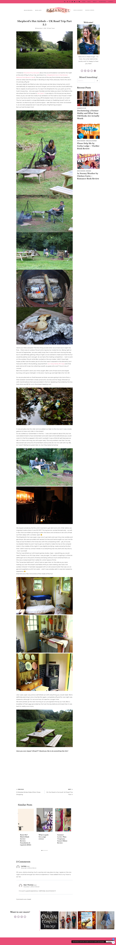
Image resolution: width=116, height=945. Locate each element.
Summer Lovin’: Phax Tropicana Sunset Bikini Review (62, 839)
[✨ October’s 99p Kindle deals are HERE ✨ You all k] (87, 920)
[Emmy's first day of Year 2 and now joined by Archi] (105, 920)
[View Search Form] (65, 2)
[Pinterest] (72, 2)
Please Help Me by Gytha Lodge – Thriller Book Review (88, 146)
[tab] (41, 850)
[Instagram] (67, 2)
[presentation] (26, 820)
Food (49, 28)
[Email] (79, 2)
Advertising (102, 1)
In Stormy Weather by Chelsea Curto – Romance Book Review (88, 176)
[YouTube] (75, 2)
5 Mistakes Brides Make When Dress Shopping (28, 792)
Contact (110, 1)
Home (83, 1)
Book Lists (38, 10)
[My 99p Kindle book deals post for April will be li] (50, 920)
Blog (89, 1)
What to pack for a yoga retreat (43, 837)
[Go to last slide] (20, 828)
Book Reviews (81, 140)
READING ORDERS (89, 10)
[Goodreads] (77, 2)
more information (100, 941)
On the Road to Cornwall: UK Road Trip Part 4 (59, 792)
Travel (53, 28)
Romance (88, 170)
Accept (109, 941)
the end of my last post (31, 73)
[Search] (97, 80)
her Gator (41, 93)
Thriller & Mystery (91, 140)
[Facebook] (70, 2)
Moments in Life (81, 108)
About (95, 1)
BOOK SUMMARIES (78, 10)
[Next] (69, 828)
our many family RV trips (56, 364)
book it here (30, 77)
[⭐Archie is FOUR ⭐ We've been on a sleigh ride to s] (68, 920)
